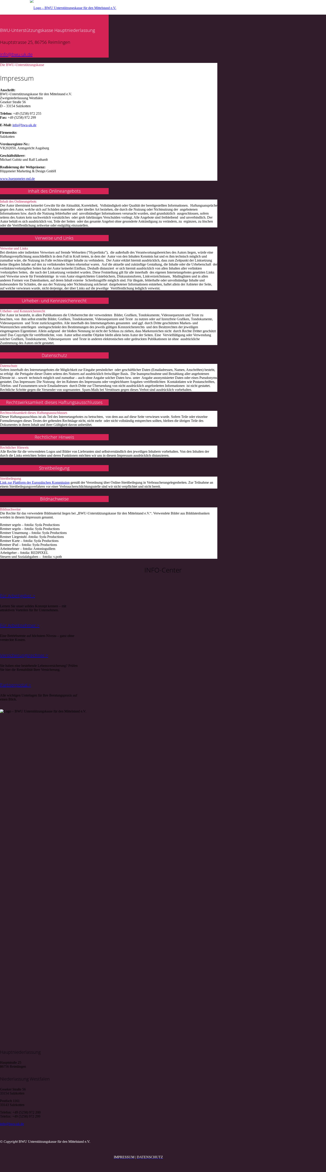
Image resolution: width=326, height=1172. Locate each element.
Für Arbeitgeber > (17, 596)
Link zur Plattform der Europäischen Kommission (35, 482)
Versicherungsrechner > (24, 655)
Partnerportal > (15, 685)
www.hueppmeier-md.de (17, 178)
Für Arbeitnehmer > (19, 625)
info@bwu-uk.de (16, 54)
